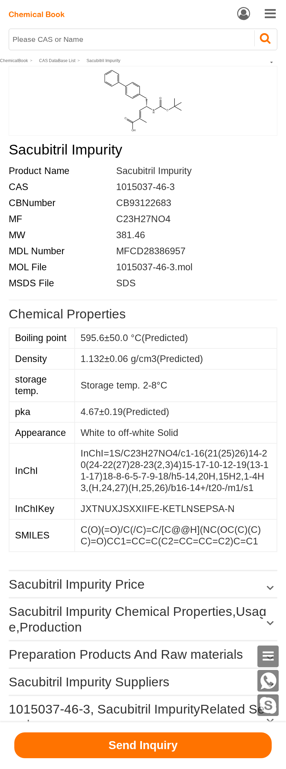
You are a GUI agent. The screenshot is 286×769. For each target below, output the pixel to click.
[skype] (268, 705)
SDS (126, 283)
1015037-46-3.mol (154, 267)
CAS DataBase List (57, 60)
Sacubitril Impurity (103, 60)
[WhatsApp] (268, 681)
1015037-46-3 (145, 187)
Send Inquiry (143, 745)
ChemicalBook (14, 60)
